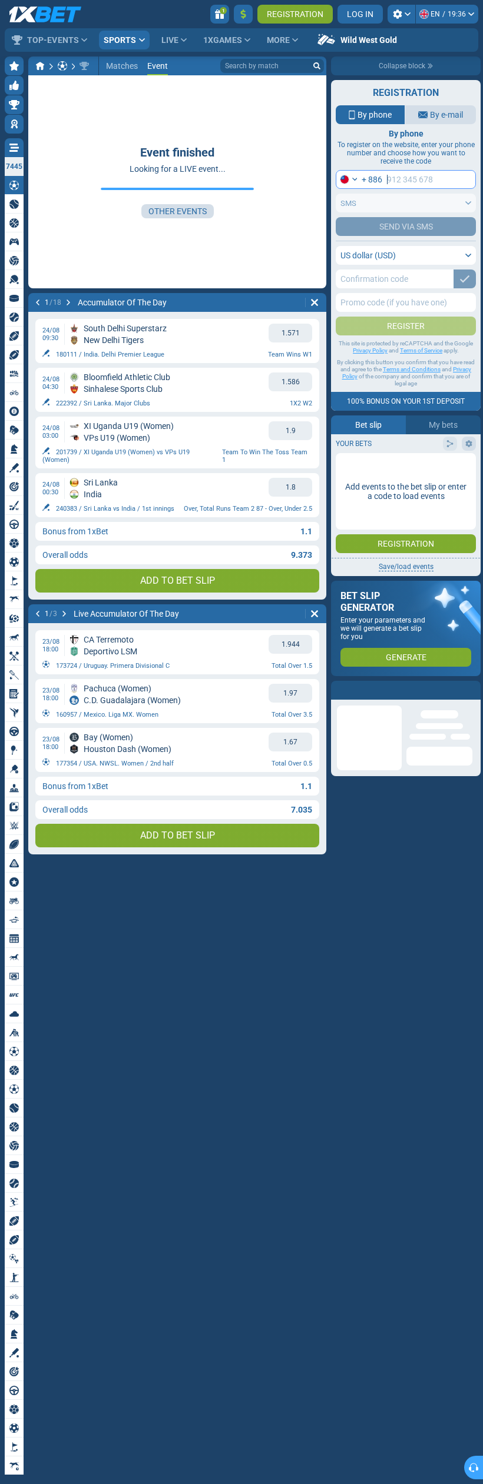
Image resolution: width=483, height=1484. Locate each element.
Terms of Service (421, 350)
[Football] (62, 65)
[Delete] (314, 302)
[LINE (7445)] (40, 65)
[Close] (471, 690)
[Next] (68, 302)
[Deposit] (243, 14)
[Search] (317, 66)
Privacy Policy (370, 350)
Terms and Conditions (412, 369)
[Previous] (37, 302)
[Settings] (401, 14)
